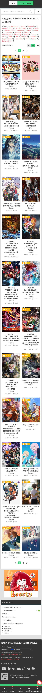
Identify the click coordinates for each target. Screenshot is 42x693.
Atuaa (37, 28)
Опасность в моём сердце (30, 508)
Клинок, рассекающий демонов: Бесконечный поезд (30, 245)
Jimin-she (8, 32)
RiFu (4, 37)
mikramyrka (6, 35)
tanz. (10, 37)
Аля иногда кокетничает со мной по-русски (11, 124)
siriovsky (19, 39)
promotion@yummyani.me (11, 654)
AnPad (26, 32)
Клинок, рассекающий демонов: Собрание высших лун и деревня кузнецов (31, 338)
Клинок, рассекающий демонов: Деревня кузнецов (31, 291)
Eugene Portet (7, 39)
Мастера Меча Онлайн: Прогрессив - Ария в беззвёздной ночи (11, 428)
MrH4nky (31, 26)
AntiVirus (33, 37)
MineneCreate (7, 28)
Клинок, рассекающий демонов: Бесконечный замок (11, 245)
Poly (29, 28)
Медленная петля (30, 425)
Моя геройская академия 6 (11, 470)
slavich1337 (9, 30)
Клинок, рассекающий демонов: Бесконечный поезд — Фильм (11, 292)
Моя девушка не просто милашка (30, 470)
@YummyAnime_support (10, 659)
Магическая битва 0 (30, 380)
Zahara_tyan (20, 28)
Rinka (34, 35)
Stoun (23, 26)
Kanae (26, 35)
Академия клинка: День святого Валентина (31, 84)
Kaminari (14, 26)
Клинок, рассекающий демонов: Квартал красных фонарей (11, 337)
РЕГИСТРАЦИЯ (25, 3)
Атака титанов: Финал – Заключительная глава (30, 165)
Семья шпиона (30, 553)
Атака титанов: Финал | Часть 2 (11, 163)
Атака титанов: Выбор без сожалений (30, 124)
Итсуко (23, 37)
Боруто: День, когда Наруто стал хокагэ (11, 205)
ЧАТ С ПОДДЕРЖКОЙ (9, 647)
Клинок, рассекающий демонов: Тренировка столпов (11, 384)
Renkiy (36, 30)
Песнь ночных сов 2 (11, 553)
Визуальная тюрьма (30, 205)
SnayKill (18, 32)
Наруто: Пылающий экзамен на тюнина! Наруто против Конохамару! (11, 511)
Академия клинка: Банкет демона (11, 83)
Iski (17, 37)
